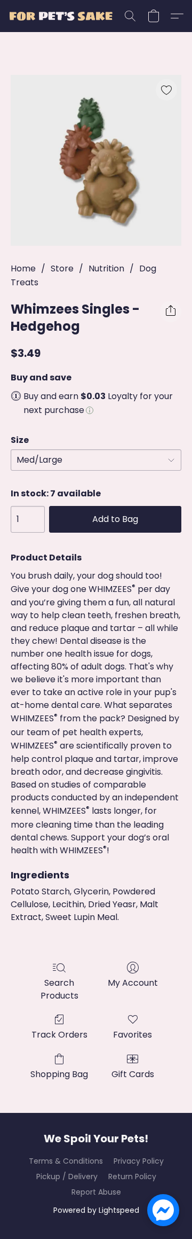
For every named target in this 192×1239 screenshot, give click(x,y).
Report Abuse (96, 1192)
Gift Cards (132, 1074)
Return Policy (132, 1176)
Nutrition (106, 268)
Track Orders (59, 1034)
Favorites (132, 1034)
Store (62, 268)
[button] (63, 16)
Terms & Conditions (66, 1161)
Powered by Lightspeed (96, 1210)
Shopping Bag (59, 1074)
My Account (133, 983)
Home (23, 268)
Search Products (59, 989)
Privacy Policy (139, 1161)
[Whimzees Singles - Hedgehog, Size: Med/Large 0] (96, 160)
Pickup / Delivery (67, 1176)
